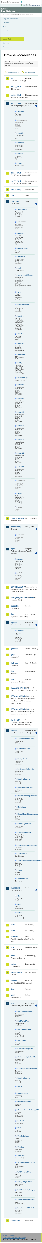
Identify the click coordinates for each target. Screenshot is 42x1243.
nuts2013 (21, 426)
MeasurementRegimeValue (21, 796)
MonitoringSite (21, 1093)
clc (19, 896)
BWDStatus (21, 1040)
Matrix (20, 1086)
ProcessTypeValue (21, 824)
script (20, 493)
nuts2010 (21, 412)
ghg (13, 655)
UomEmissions (21, 1136)
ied (12, 680)
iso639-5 (20, 343)
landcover (15, 888)
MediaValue (21, 807)
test (12, 989)
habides (14, 663)
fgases (14, 623)
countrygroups (21, 248)
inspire (14, 731)
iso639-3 (20, 334)
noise (13, 964)
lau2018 (14, 937)
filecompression (21, 305)
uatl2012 (20, 912)
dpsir (19, 268)
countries (21, 133)
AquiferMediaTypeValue (21, 739)
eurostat (14, 606)
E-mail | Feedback (9, 1236)
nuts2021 (21, 453)
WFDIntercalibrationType (21, 1162)
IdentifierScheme (21, 779)
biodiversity (16, 189)
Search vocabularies (13, 72)
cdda (13, 195)
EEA (12, 2)
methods (21, 142)
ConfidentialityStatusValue (21, 1057)
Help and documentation (11, 19)
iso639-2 (20, 316)
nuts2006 (21, 398)
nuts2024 (21, 467)
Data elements (8, 31)
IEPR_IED (15, 720)
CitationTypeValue (21, 749)
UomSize (21, 1147)
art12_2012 (16, 87)
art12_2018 (16, 95)
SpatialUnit (21, 1121)
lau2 (13, 931)
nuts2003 (21, 385)
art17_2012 (16, 173)
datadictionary (17, 518)
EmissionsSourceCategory (21, 1068)
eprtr (13, 549)
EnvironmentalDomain (21, 769)
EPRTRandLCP (17, 587)
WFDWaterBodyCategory (21, 1190)
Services (6, 43)
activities (21, 111)
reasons (20, 154)
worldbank (15, 1221)
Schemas (6, 35)
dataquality (16, 527)
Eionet (12, 14)
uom (13, 995)
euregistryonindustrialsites (17, 598)
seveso (14, 981)
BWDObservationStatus (21, 1011)
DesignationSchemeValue (21, 759)
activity (20, 559)
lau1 (13, 925)
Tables (5, 27)
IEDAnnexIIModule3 (17, 696)
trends (20, 163)
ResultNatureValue (21, 832)
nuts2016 (21, 439)
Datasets (6, 23)
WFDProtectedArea (21, 1172)
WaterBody (21, 1155)
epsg (19, 292)
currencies (21, 256)
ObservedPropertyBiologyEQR (21, 1110)
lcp (12, 947)
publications (16, 972)
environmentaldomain (21, 275)
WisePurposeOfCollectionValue (21, 1208)
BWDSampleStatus (21, 1029)
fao (12, 614)
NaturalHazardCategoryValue (21, 814)
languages (21, 354)
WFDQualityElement (21, 1182)
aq (12, 78)
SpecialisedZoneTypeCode (21, 845)
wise (13, 1003)
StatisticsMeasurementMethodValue (21, 860)
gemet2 (14, 649)
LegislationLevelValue (21, 787)
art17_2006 (16, 103)
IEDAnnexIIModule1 (17, 688)
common (15, 201)
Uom (19, 1128)
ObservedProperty (21, 1101)
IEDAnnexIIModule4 (17, 709)
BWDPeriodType (21, 1021)
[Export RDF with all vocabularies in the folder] (36, 106)
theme (20, 870)
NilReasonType (21, 378)
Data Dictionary (19, 14)
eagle (19, 904)
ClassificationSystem (21, 1048)
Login (24, 5)
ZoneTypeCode (21, 878)
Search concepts (30, 72)
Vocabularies (7, 39)
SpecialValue (21, 853)
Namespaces (7, 47)
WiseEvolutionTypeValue (21, 1199)
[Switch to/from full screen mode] (28, 5)
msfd (13, 956)
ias (12, 671)
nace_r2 (20, 363)
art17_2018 (16, 181)
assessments (21, 209)
